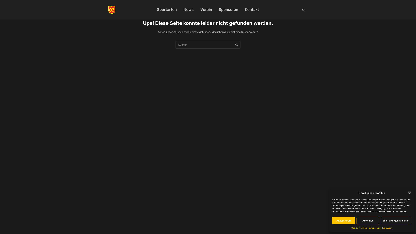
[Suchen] (303, 10)
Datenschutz (375, 228)
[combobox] (204, 45)
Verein (206, 9)
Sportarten (167, 9)
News (188, 9)
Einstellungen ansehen (396, 220)
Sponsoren (228, 9)
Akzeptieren (343, 220)
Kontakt (252, 9)
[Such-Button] (236, 44)
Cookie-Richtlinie (359, 228)
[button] (409, 193)
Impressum (387, 228)
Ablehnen (368, 220)
